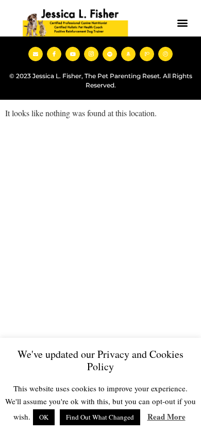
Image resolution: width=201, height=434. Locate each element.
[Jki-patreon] (147, 54)
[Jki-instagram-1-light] (91, 54)
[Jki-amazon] (128, 54)
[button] (182, 22)
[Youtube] (72, 54)
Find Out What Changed (100, 417)
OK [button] (43, 417)
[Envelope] (35, 54)
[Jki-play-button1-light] (165, 54)
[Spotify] (110, 54)
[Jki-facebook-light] (54, 54)
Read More (166, 416)
